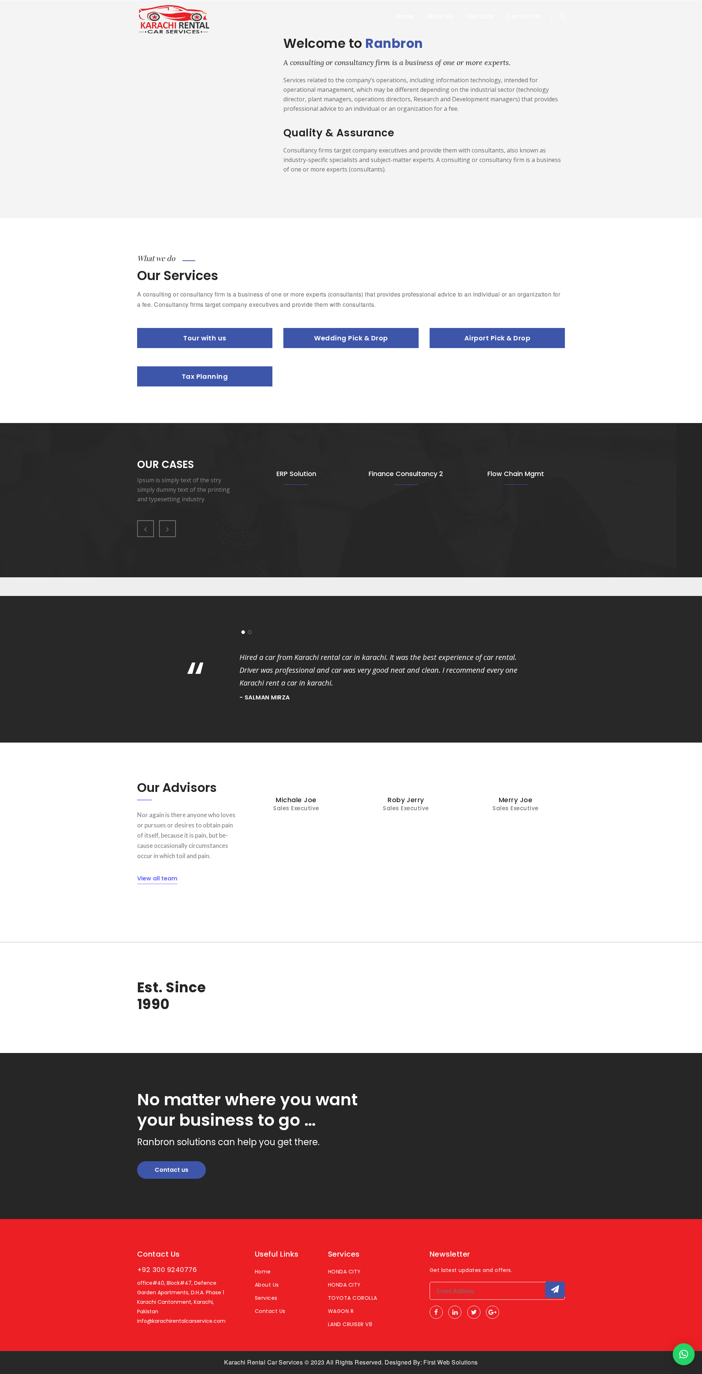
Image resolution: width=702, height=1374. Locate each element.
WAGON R (341, 1311)
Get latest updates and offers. (471, 1270)
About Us (440, 16)
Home (405, 16)
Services (266, 1298)
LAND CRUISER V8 (350, 1324)
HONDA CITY (344, 1271)
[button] (684, 1354)
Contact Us (524, 16)
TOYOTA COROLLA (352, 1298)
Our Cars (480, 16)
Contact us (171, 1170)
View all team (157, 878)
